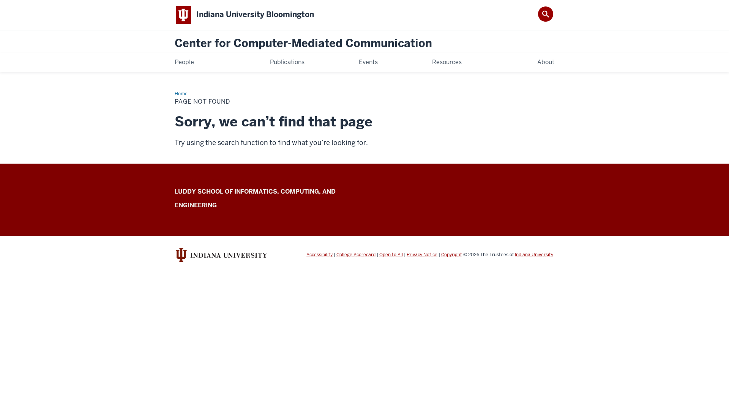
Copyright (451, 255)
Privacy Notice (422, 255)
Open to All (391, 255)
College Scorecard (356, 255)
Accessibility (319, 255)
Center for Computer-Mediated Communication (303, 43)
